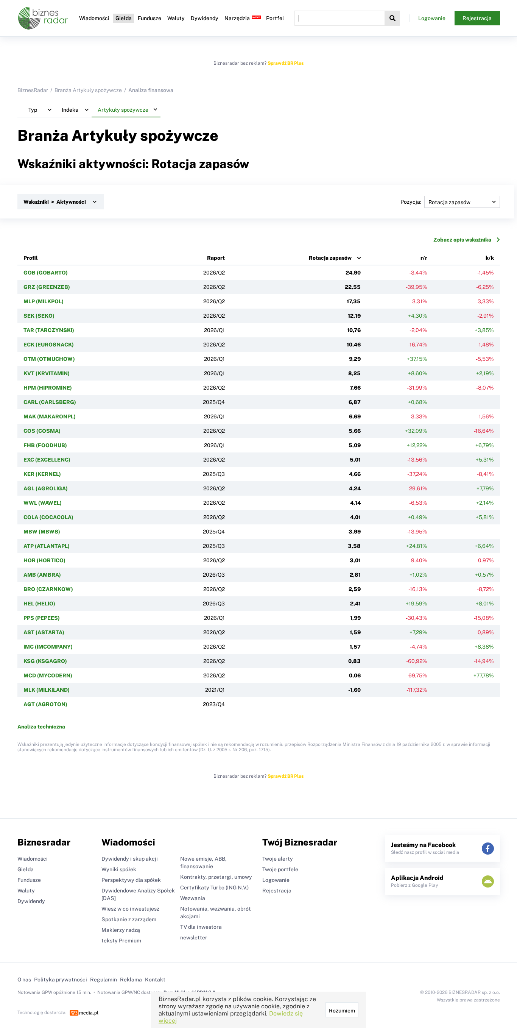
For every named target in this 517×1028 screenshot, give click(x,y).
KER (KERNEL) (42, 474)
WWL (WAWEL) (42, 503)
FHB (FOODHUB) (45, 445)
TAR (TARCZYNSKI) (48, 330)
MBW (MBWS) (41, 532)
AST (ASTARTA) (43, 632)
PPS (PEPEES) (41, 618)
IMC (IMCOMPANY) (48, 647)
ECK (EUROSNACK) (48, 345)
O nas (24, 980)
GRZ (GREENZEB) (46, 287)
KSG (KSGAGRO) (45, 661)
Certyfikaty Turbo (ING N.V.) (214, 887)
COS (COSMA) (42, 431)
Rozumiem (342, 1011)
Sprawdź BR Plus (286, 63)
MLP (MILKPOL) (43, 301)
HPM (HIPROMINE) (47, 388)
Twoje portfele (280, 869)
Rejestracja (477, 18)
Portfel (275, 18)
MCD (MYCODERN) (47, 675)
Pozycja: (410, 202)
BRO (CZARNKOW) (48, 589)
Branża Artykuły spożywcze (88, 90)
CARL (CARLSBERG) (49, 402)
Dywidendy (204, 18)
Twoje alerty (277, 859)
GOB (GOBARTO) (45, 273)
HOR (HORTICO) (44, 560)
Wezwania (192, 898)
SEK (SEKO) (39, 316)
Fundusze (149, 18)
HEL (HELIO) (39, 604)
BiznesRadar (32, 90)
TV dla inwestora (201, 927)
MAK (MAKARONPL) (49, 416)
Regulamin (103, 980)
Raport (216, 258)
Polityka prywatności (60, 980)
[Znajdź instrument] (392, 18)
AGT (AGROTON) (45, 704)
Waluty (176, 18)
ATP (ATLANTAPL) (46, 546)
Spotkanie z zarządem (128, 919)
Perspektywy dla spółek (131, 880)
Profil (30, 258)
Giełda (123, 18)
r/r (423, 258)
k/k (490, 258)
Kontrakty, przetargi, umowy (216, 877)
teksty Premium (121, 941)
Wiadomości (94, 18)
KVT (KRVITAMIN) (46, 373)
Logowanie (431, 18)
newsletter (193, 937)
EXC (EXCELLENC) (46, 460)
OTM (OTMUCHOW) (49, 359)
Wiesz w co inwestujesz (130, 909)
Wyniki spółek (118, 869)
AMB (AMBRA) (42, 575)
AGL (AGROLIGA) (45, 488)
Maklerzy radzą (120, 930)
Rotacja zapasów (330, 258)
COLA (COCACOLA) (48, 517)
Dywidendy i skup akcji (129, 859)
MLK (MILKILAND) (46, 690)
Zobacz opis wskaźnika (462, 240)
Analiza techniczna (41, 727)
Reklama (131, 980)
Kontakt (155, 980)
